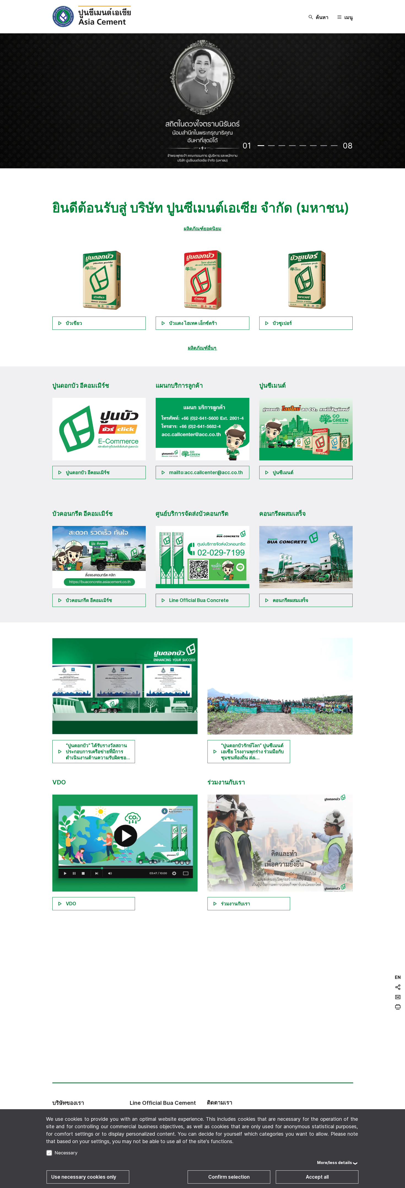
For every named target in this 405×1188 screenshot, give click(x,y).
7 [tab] (323, 145)
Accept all (317, 1177)
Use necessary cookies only (83, 1177)
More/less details (334, 1162)
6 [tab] (313, 145)
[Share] (398, 987)
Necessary (66, 1152)
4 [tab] (292, 145)
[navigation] (398, 977)
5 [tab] (302, 145)
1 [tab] (261, 145)
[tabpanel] (202, 101)
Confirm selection (229, 1177)
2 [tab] (271, 145)
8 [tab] (334, 145)
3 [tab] (282, 145)
